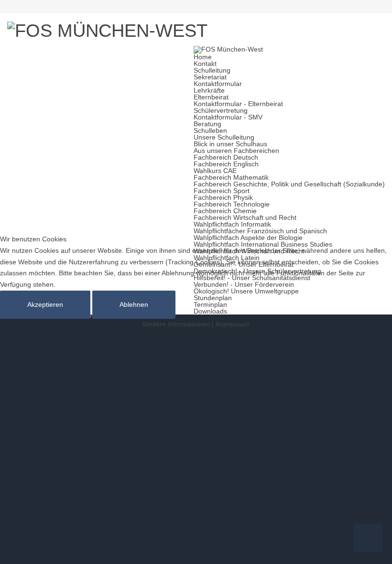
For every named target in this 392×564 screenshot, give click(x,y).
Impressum (233, 324)
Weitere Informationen (176, 324)
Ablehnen (134, 304)
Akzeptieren (45, 304)
